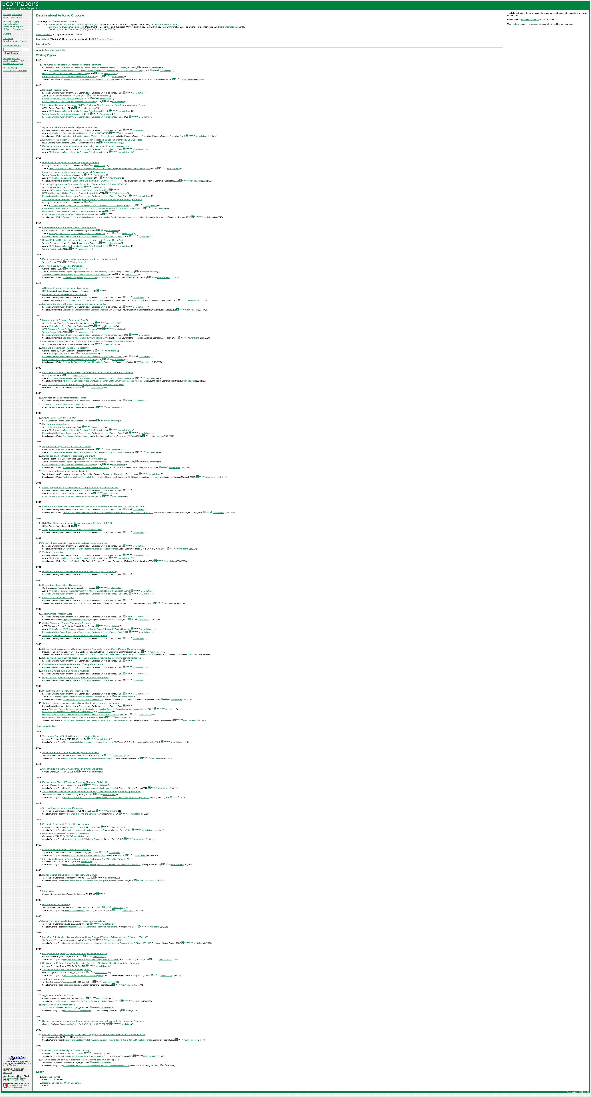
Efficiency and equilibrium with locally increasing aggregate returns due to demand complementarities (91, 658)
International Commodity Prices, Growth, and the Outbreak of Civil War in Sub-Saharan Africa (87, 372)
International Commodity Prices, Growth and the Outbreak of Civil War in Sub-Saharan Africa (101, 381)
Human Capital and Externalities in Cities (62, 585)
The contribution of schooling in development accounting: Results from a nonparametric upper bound (105, 217)
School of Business (19, 1085)
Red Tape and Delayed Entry (75, 436)
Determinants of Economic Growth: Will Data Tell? (66, 320)
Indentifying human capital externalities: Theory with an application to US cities (80, 487)
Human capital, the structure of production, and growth (68, 456)
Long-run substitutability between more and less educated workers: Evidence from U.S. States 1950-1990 (93, 506)
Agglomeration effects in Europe (75, 620)
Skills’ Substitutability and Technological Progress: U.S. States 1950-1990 (77, 523)
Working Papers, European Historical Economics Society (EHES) (76, 133)
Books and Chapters (13, 26)
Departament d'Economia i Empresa (66, 27)
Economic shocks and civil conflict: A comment (64, 294)
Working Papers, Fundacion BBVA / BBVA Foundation (71, 178)
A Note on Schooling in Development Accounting (65, 288)
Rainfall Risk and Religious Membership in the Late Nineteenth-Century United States (83, 240)
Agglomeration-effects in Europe (58, 614)
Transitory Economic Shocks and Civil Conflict (64, 404)
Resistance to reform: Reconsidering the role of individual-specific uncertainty (79, 571)
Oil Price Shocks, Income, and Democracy (62, 266)
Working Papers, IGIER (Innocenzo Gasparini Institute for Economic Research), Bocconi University (90, 591)
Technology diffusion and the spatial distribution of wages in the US (74, 635)
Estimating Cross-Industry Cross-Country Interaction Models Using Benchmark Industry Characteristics (92, 140)
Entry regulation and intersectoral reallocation (64, 397)
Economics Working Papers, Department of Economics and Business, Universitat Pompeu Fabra (82, 117)
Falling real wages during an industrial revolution (65, 671)
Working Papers (11, 21)
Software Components (14, 29)
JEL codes (8, 38)
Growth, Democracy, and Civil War (59, 418)
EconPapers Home (12, 14)
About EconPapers (12, 17)
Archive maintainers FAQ (13, 61)
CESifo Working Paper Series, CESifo (64, 96)
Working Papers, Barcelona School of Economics (62, 99)
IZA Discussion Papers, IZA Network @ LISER (68, 493)
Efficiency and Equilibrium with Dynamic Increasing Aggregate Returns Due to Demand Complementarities (93, 649)
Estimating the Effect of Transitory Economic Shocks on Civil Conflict (91, 310)
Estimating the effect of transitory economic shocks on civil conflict (74, 304)
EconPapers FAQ (11, 58)
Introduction (48, 891)
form (517, 24)
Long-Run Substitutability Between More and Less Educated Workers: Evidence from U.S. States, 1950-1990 (108, 513)
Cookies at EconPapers (13, 64)
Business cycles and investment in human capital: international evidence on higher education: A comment (93, 1021)
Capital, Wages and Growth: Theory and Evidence (66, 623)
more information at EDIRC (165, 24)
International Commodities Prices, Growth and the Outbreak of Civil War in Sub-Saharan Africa (88, 341)
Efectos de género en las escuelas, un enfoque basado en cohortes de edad (79, 259)
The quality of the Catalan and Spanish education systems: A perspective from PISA (83, 384)
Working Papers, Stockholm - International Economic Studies (67, 712)
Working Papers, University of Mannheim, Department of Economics (77, 234)
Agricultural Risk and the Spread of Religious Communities (87, 136)
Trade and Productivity (72, 561)
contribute (7, 1073)
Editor (63, 50)
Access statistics (44, 34)
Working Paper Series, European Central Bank (68, 326)
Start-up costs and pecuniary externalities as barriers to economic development (80, 703)
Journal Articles (10, 24)
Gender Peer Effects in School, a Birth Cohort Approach (69, 227)
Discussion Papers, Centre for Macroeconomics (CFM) (65, 74)
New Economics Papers (14, 41)
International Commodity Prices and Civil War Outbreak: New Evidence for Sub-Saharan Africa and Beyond (94, 105)
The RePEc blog (11, 68)
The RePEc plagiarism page (15, 71)
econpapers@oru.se (530, 19)
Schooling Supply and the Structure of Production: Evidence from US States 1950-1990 (84, 184)
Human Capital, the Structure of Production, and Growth (86, 468)
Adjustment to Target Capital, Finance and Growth (66, 446)
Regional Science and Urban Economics (61, 1083)
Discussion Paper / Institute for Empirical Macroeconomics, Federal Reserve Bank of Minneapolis (82, 714)
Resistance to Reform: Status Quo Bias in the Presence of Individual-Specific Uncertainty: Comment (90, 963)
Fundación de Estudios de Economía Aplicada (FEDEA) (76, 24)
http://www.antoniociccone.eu (63, 21)
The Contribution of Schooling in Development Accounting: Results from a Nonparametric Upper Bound (92, 199)
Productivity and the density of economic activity (65, 691)
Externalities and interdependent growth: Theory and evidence (72, 664)
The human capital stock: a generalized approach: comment (71, 64)
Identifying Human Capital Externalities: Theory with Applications (73, 172)
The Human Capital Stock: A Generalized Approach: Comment (88, 79)
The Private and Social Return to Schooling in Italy (83, 477)
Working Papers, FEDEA (52, 249)
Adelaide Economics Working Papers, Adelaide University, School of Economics (75, 275)
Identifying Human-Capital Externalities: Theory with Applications (90, 181)
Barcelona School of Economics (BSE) (67, 29)
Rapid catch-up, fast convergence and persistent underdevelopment (75, 677)
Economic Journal (51, 1077)
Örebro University (15, 1087)
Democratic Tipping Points (55, 90)
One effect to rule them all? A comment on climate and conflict (72, 769)
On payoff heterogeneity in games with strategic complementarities (74, 543)
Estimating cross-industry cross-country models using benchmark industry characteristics (85, 146)
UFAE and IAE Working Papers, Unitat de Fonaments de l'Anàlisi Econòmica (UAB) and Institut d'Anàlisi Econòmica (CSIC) (100, 169)
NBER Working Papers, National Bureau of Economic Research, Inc (70, 193)
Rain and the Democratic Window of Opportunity (65, 348)
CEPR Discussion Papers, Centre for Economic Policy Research (69, 77)
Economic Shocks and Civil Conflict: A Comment (83, 300)
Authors (7, 34)
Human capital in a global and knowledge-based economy (70, 162)
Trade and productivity (53, 552)
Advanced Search (12, 45)
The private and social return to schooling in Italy (66, 471)
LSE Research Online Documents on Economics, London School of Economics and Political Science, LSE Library (96, 71)
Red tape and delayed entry (55, 424)
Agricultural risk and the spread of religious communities (69, 127)
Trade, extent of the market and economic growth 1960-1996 (72, 529)
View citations (153, 68)
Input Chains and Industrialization (77, 603)
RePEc (21, 1061)
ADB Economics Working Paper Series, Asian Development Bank (76, 190)
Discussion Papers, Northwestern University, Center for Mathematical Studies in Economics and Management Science (98, 709)
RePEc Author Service (103, 39)
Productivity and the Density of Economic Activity (83, 700)
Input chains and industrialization (58, 597)
